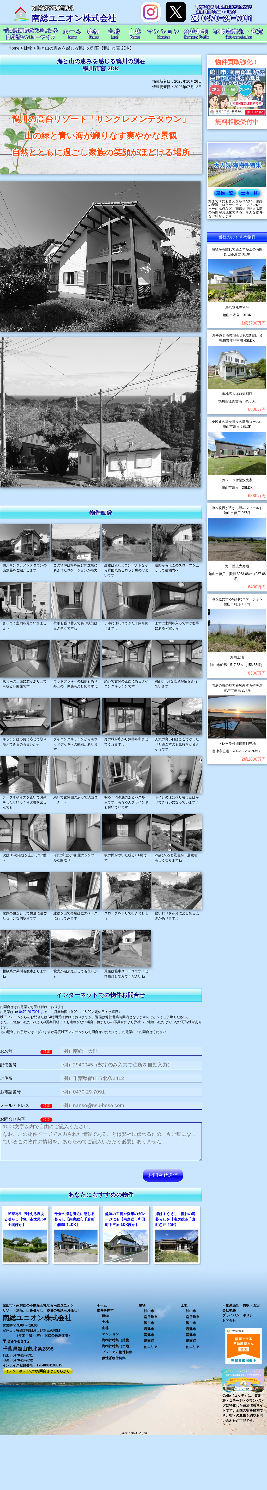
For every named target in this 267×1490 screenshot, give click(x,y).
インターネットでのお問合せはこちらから (37, 1371)
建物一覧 (224, 193)
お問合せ (229, 1320)
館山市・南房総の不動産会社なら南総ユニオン (38, 1305)
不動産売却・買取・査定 (241, 1305)
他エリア (150, 1347)
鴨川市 (149, 1323)
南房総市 (150, 1317)
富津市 (149, 1335)
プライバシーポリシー (239, 1315)
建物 (105, 1316)
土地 (105, 1322)
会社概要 (229, 1310)
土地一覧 (249, 193)
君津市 (149, 1329)
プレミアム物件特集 (117, 1352)
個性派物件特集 (114, 1358)
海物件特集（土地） (117, 1346)
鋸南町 (149, 1341)
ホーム (102, 1305)
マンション (110, 1334)
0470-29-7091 (29, 1012)
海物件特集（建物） (117, 1340)
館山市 (149, 1311)
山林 (105, 1328)
